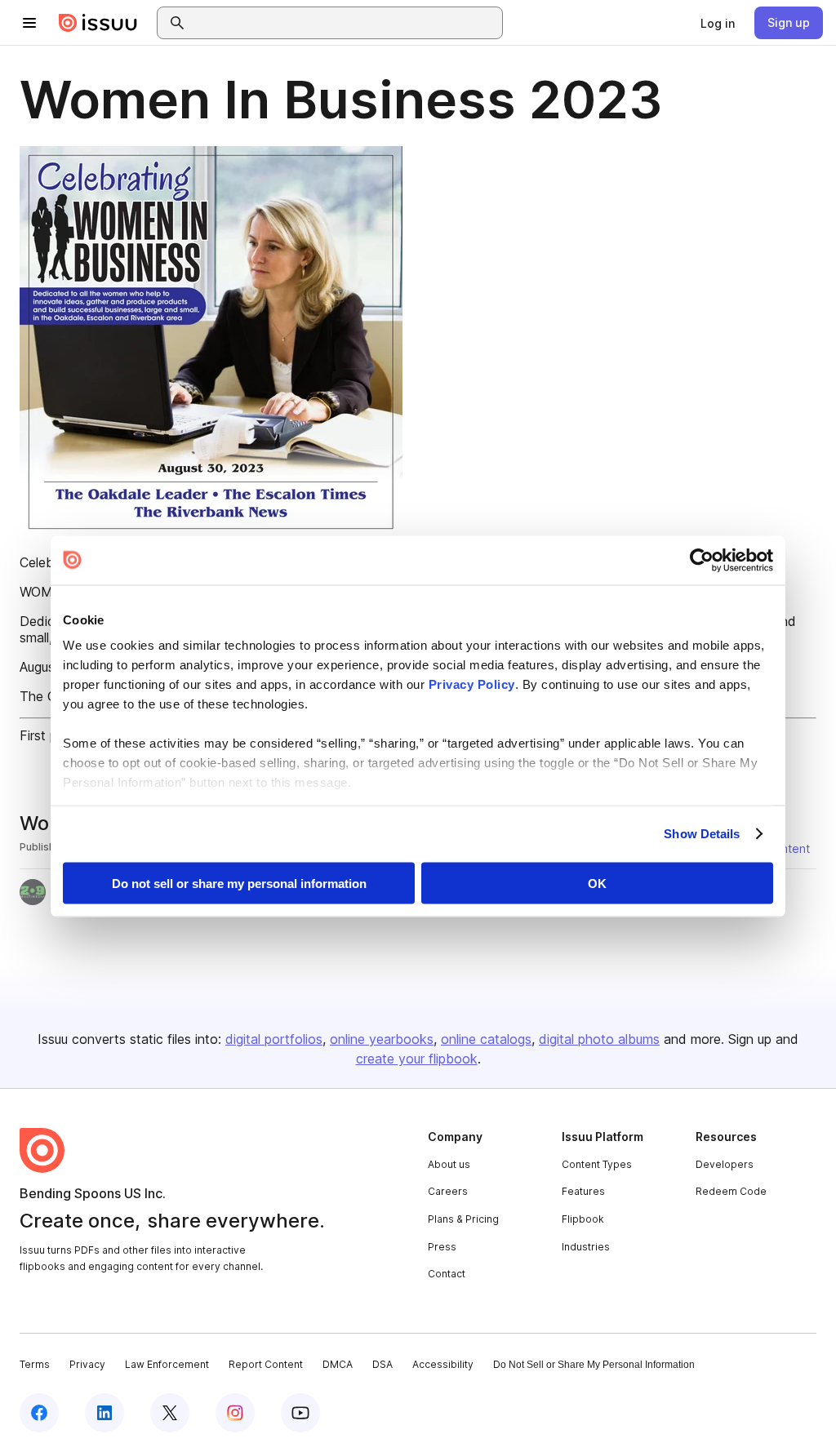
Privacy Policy (472, 684)
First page (49, 735)
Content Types (597, 1164)
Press (442, 1247)
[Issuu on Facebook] (39, 1412)
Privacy (87, 1364)
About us (449, 1164)
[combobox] (344, 22)
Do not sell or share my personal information (239, 883)
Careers (448, 1191)
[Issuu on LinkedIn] (104, 1412)
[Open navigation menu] (29, 23)
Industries (586, 1247)
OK (597, 883)
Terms (35, 1364)
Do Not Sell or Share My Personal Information (594, 1364)
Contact (446, 1274)
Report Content (266, 1364)
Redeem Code (731, 1191)
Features (583, 1191)
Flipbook (583, 1219)
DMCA (337, 1364)
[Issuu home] (98, 23)
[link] (717, 23)
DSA (382, 1364)
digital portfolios (273, 1039)
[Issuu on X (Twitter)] (169, 1412)
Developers (725, 1164)
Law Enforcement (167, 1364)
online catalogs (486, 1039)
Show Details (702, 834)
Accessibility (443, 1364)
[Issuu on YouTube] (300, 1412)
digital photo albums (599, 1039)
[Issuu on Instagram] (235, 1412)
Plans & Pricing (463, 1219)
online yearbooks (382, 1039)
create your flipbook (417, 1058)
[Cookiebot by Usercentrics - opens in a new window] (701, 560)
